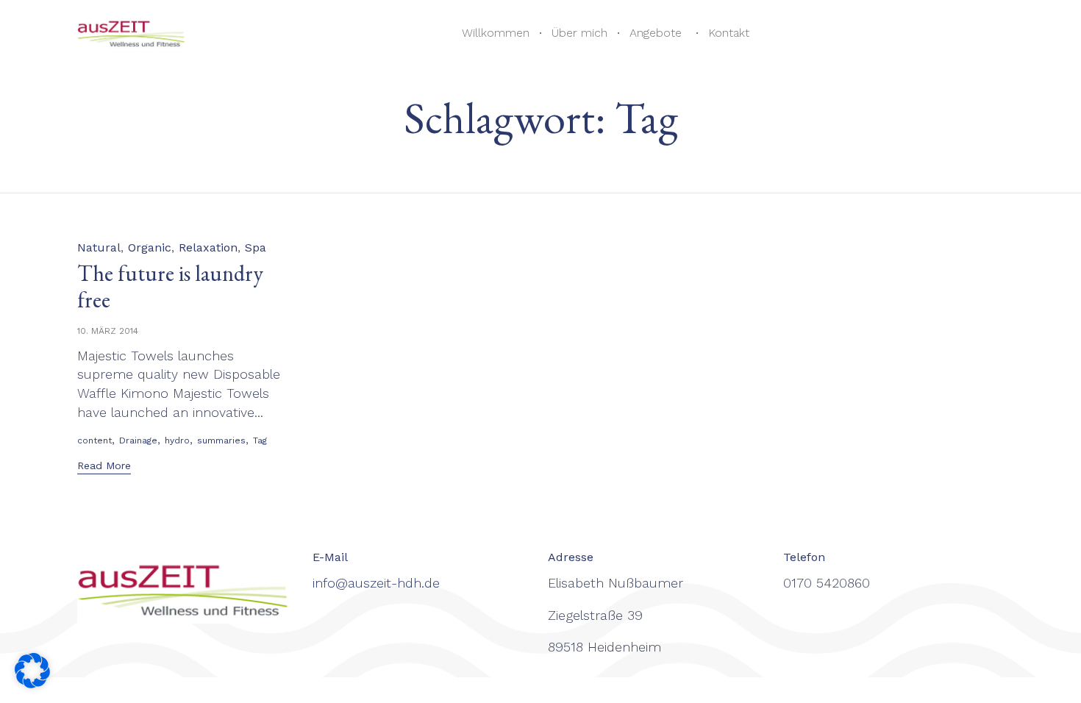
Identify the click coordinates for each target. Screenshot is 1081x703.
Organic (149, 247)
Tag (260, 440)
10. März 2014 (107, 331)
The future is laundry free (170, 286)
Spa (255, 247)
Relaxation (208, 247)
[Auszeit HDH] (133, 33)
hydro (177, 440)
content (94, 440)
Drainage (138, 440)
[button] (104, 467)
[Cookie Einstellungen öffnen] (32, 684)
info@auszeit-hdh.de (376, 582)
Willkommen (495, 33)
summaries (221, 440)
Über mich (579, 33)
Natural (99, 247)
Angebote (655, 33)
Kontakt (728, 33)
